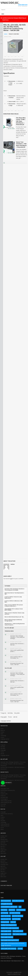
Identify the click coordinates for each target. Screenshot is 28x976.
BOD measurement (5, 900)
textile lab (13, 922)
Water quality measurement (19, 934)
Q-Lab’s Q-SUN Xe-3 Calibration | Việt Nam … (13, 601)
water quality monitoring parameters (9, 940)
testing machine (5, 922)
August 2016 (3, 850)
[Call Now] (2, 782)
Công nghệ (4, 717)
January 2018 (4, 844)
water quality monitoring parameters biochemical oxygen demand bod (12, 944)
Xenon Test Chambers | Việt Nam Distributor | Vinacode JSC (21, 144)
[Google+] (7, 966)
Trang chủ (3, 713)
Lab (20, 907)
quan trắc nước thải (5, 919)
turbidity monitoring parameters (8, 925)
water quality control (6, 931)
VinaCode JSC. (10, 2)
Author (5, 34)
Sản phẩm (16, 34)
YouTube (20, 948)
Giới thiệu (10, 713)
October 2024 (4, 836)
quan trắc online (16, 919)
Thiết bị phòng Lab (5, 800)
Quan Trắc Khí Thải (5, 916)
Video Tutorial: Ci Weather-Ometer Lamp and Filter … (14, 613)
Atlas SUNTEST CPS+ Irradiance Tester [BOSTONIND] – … (14, 609)
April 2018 (3, 843)
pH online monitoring (15, 913)
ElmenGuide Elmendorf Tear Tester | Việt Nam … (16, 664)
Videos (2, 806)
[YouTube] (12, 966)
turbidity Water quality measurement (9, 928)
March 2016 (3, 853)
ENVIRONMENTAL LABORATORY (9, 907)
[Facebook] (2, 966)
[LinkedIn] (9, 966)
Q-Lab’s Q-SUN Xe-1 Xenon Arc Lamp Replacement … (13, 597)
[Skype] (14, 966)
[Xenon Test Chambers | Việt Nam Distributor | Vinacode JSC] (9, 147)
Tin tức (10, 717)
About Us (3, 730)
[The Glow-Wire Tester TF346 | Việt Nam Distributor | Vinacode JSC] (9, 123)
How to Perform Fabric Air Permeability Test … (16, 657)
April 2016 (3, 851)
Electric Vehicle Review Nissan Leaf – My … (15, 616)
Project (2, 795)
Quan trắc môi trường (17, 916)
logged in (12, 578)
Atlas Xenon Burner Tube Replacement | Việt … (14, 593)
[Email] (17, 966)
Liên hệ (15, 717)
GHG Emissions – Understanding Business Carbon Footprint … (15, 624)
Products (11, 34)
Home (2, 728)
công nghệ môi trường (6, 903)
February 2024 (4, 839)
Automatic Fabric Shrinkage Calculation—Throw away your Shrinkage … (15, 589)
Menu (3, 14)
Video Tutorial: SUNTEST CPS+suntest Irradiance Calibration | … (14, 605)
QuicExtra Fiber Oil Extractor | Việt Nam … (17, 644)
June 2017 (3, 846)
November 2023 (4, 841)
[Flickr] (4, 966)
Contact (2, 737)
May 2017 (3, 848)
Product (2, 732)
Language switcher (6, 721)
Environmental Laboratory (7, 790)
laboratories (4, 910)
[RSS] (20, 966)
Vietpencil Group (16, 974)
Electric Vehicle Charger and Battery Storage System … (13, 620)
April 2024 (3, 837)
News (2, 733)
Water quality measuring (7, 937)
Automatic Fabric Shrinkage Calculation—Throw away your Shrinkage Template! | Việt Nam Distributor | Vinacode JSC (13, 763)
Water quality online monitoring (8, 948)
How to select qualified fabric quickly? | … (17, 651)
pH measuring (4, 913)
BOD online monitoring (18, 900)
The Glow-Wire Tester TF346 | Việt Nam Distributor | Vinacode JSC (20, 121)
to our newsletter (22, 5)
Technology (3, 735)
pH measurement (21, 910)
